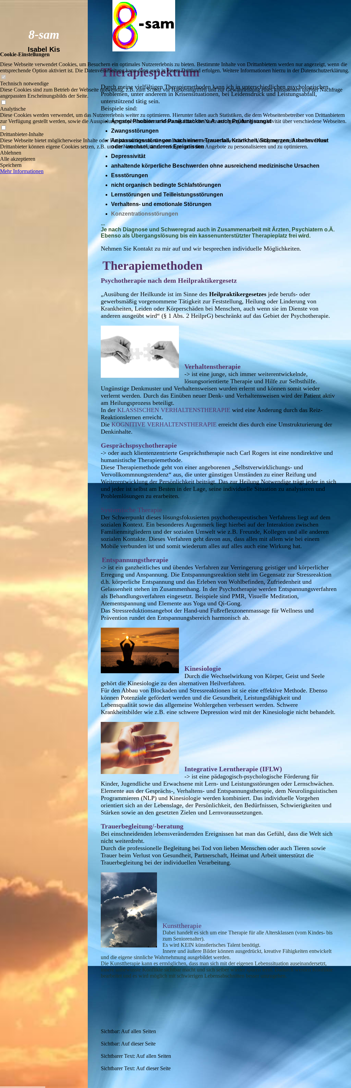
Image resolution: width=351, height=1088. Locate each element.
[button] (175, 153)
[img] (44, 544)
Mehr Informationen (22, 171)
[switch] (3, 77)
